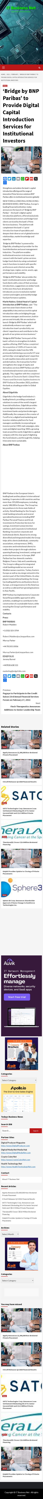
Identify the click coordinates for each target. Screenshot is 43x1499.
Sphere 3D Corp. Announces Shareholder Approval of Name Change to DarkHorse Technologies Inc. (19, 902)
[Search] (39, 68)
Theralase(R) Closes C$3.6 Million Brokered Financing (19, 1213)
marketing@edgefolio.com (14, 671)
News (5, 86)
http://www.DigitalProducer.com (15, 1145)
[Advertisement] (21, 36)
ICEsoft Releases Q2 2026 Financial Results (20, 782)
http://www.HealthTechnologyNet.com (18, 1166)
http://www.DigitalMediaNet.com (16, 1152)
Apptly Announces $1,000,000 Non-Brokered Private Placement (19, 1194)
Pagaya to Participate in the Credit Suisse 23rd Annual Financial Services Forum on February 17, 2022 (21, 695)
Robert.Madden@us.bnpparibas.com (18, 636)
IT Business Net (21, 7)
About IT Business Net (10, 1179)
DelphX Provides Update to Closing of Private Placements (19, 1219)
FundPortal (7, 417)
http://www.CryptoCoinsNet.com (15, 1159)
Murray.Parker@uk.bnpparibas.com (18, 652)
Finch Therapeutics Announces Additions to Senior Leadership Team (22, 706)
